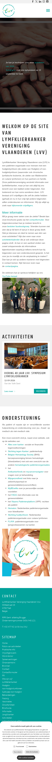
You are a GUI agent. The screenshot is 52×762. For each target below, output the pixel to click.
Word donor (7, 656)
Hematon (12, 508)
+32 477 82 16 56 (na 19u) (15, 626)
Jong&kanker (8, 714)
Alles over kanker (16, 444)
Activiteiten (7, 718)
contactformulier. (36, 220)
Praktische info (8, 649)
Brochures (6, 708)
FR (3, 675)
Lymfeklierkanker (9, 682)
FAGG (14, 495)
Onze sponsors (8, 662)
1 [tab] (46, 110)
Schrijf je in (11, 70)
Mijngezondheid (15, 478)
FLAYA (11, 521)
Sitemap (9, 637)
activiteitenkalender (11, 240)
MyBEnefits (13, 488)
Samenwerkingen (9, 659)
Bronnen (6, 666)
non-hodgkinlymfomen (12, 688)
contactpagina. (11, 266)
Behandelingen (8, 695)
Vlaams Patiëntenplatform (23, 501)
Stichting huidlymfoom (18, 515)
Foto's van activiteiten (11, 646)
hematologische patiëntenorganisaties (32, 465)
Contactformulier (9, 672)
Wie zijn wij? (7, 679)
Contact (9, 596)
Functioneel (20, 746)
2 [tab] (48, 110)
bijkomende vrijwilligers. (22, 205)
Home (5, 643)
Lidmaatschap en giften (12, 721)
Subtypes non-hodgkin (12, 692)
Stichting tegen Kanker (18, 451)
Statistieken (33, 746)
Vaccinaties (7, 701)
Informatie (6, 711)
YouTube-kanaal (9, 276)
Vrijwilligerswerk (9, 653)
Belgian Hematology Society (21, 454)
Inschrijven (40, 391)
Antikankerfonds (15, 472)
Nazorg (5, 698)
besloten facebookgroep (18, 226)
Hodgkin (6, 685)
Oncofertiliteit (8, 705)
